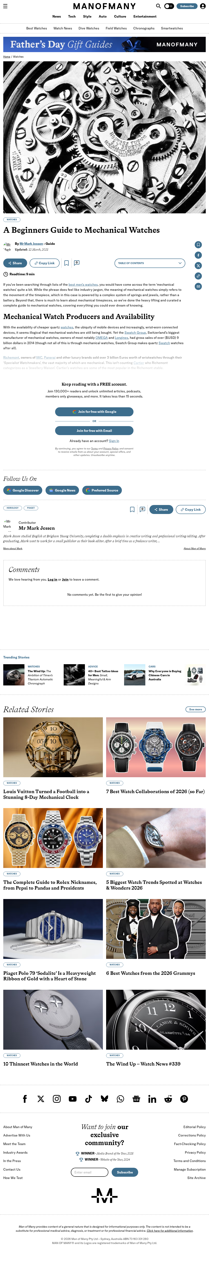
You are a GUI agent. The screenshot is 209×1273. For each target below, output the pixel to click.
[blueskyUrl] (104, 1099)
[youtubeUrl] (73, 1099)
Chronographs (144, 28)
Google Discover (26, 490)
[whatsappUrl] (120, 1099)
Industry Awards (15, 1152)
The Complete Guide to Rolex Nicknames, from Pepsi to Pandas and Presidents (50, 885)
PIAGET (31, 508)
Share (17, 263)
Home (6, 56)
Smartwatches (172, 28)
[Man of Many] (104, 1195)
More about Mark (12, 548)
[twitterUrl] (41, 1099)
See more (195, 709)
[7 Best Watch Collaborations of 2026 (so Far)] (156, 747)
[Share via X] (200, 190)
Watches (18, 56)
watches (67, 327)
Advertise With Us (16, 1135)
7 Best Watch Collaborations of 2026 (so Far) (155, 791)
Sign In (114, 441)
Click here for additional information (170, 1231)
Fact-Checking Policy (190, 1144)
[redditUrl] (168, 1099)
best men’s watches (83, 284)
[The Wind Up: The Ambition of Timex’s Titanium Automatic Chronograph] (13, 674)
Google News (65, 490)
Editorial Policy (194, 1127)
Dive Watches (89, 28)
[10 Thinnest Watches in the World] (53, 1020)
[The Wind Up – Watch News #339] (156, 1020)
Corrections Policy (192, 1135)
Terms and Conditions (189, 1161)
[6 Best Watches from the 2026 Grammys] (156, 929)
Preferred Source (105, 490)
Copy (46, 263)
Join (65, 579)
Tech (72, 16)
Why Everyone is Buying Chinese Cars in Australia (165, 675)
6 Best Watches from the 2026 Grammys (150, 973)
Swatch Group (135, 332)
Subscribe (187, 6)
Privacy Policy (110, 448)
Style (87, 16)
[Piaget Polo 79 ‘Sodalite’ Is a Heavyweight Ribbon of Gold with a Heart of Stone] (53, 929)
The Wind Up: (40, 677)
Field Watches (116, 28)
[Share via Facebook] (200, 181)
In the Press (12, 1161)
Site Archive (196, 1178)
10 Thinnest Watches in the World (40, 1064)
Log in (52, 579)
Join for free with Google (97, 412)
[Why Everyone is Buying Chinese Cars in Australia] (134, 674)
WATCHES (12, 219)
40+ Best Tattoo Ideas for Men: (103, 677)
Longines (121, 338)
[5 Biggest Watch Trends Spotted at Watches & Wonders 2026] (156, 838)
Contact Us (11, 1169)
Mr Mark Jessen (31, 244)
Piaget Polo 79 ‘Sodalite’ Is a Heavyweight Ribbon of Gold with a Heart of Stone (49, 976)
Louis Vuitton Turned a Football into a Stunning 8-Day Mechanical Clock (46, 794)
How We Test (13, 1178)
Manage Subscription (190, 1169)
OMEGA (102, 338)
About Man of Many (195, 548)
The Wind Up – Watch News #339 (143, 1064)
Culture (120, 16)
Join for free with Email (94, 431)
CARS (152, 666)
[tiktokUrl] (88, 1099)
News (56, 16)
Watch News (62, 28)
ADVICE (93, 666)
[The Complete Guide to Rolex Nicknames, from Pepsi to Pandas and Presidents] (53, 838)
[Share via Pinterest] (200, 199)
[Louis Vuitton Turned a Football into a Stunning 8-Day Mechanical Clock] (53, 747)
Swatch (164, 343)
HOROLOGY (13, 508)
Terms (94, 448)
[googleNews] (136, 1099)
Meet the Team (14, 1144)
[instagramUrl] (57, 1099)
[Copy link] (200, 208)
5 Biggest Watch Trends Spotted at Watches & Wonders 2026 (154, 885)
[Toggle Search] (159, 6)
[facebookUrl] (25, 1099)
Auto (103, 16)
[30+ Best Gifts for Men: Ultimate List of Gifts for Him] (195, 674)
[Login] (203, 6)
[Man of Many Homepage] (104, 6)
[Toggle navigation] (7, 6)
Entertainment (145, 16)
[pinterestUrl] (184, 1099)
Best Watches (36, 28)
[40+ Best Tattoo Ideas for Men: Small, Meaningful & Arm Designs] (74, 674)
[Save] (66, 263)
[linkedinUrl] (152, 1099)
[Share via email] (198, 286)
